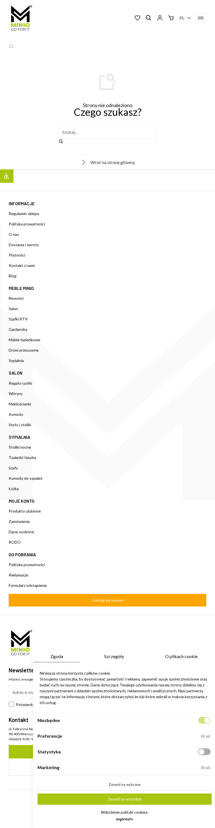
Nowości (16, 298)
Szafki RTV (18, 319)
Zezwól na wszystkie (124, 799)
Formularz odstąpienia (28, 585)
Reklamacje (18, 575)
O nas (14, 234)
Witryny (16, 393)
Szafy (13, 467)
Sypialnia (16, 360)
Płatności (17, 255)
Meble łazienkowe (24, 339)
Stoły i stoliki (20, 424)
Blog (13, 275)
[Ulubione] (137, 18)
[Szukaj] (148, 18)
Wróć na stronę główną (112, 162)
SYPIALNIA (19, 437)
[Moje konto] (159, 18)
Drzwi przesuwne (24, 350)
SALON (15, 372)
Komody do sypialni (25, 478)
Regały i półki (20, 383)
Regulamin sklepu (24, 213)
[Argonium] (124, 821)
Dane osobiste (21, 531)
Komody (16, 414)
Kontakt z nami (22, 265)
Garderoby (18, 329)
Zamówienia (19, 521)
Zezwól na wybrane (125, 784)
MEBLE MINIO (21, 288)
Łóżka (14, 488)
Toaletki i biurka (22, 457)
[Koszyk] (171, 18)
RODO (15, 542)
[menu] (200, 18)
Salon (13, 308)
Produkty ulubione (25, 511)
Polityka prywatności (27, 224)
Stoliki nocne (20, 447)
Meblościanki (20, 404)
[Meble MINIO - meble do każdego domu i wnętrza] (20, 17)
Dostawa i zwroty (24, 244)
